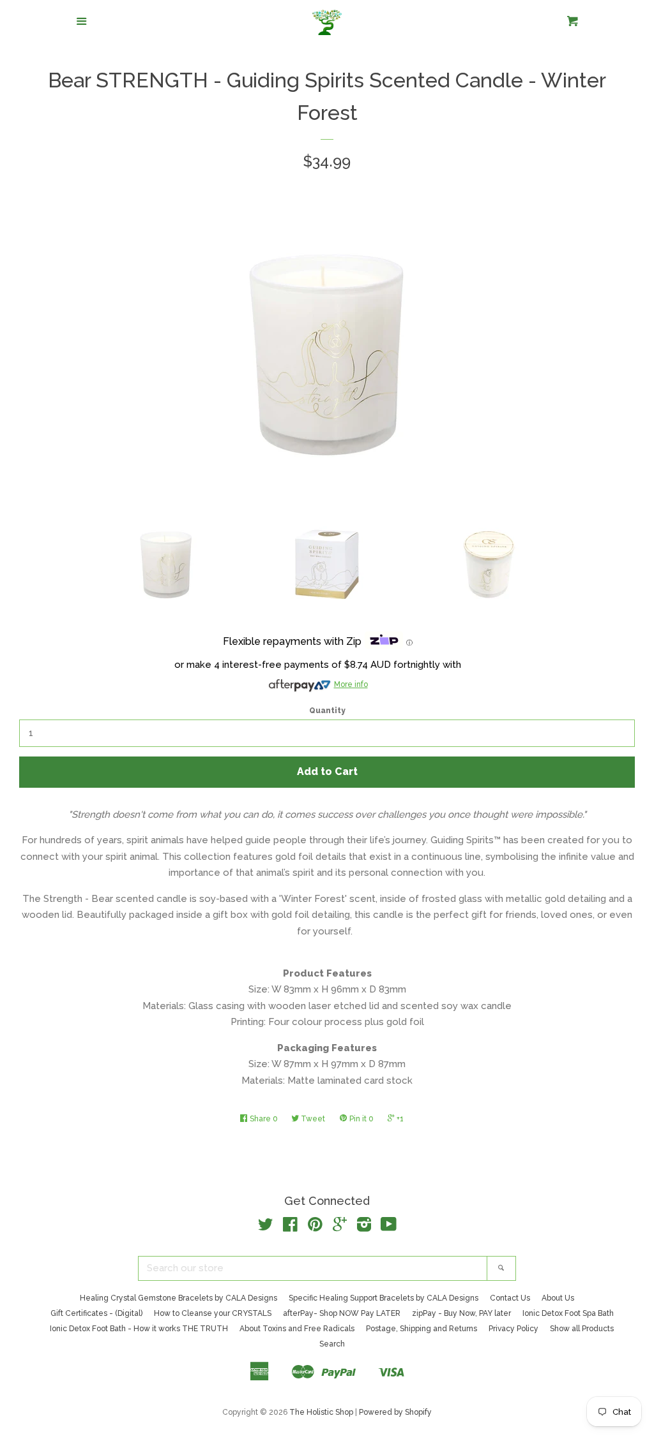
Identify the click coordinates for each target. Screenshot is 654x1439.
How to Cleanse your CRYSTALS (212, 1313)
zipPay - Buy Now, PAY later (461, 1313)
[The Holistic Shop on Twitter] (265, 1227)
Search (332, 1343)
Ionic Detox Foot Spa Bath (568, 1313)
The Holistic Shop (321, 1412)
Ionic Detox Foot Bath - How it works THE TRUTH (139, 1328)
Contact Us (510, 1298)
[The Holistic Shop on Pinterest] (315, 1227)
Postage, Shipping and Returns (421, 1328)
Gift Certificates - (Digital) (96, 1313)
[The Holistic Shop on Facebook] (290, 1227)
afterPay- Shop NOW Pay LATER (341, 1313)
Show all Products (582, 1328)
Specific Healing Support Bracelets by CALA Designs (383, 1298)
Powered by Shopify (395, 1412)
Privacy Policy (513, 1328)
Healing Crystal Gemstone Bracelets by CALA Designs (178, 1298)
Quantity (327, 710)
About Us (558, 1298)
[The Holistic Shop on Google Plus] (339, 1227)
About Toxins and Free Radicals (297, 1328)
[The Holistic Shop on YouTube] (389, 1227)
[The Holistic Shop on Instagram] (364, 1227)
